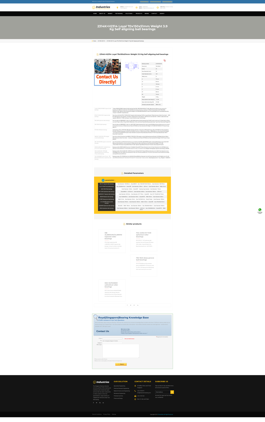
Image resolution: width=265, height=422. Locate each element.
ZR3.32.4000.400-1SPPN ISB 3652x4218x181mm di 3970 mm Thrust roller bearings (102, 152)
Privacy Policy (106, 414)
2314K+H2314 (101, 41)
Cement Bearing (144, 1)
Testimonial (119, 13)
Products (139, 13)
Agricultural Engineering (119, 386)
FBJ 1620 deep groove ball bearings (145, 259)
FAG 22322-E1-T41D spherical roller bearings (143, 235)
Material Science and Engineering (122, 391)
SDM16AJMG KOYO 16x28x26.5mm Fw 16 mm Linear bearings (102, 148)
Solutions (128, 13)
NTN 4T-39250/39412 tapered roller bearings (102, 116)
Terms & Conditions (97, 414)
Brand (147, 13)
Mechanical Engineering (119, 393)
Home (95, 13)
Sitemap (114, 414)
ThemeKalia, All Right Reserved (165, 414)
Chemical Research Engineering (121, 388)
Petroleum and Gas (118, 396)
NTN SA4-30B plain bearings (101, 129)
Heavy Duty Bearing (167, 1)
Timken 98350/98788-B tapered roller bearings (103, 109)
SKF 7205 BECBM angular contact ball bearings (103, 142)
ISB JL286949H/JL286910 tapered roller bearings (113, 236)
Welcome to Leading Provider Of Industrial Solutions (103, 1)
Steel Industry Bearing (155, 1)
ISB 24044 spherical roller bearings (102, 120)
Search (162, 13)
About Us (102, 13)
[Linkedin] (103, 403)
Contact (154, 13)
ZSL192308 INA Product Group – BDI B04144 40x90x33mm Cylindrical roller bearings (103, 158)
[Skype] (99, 403)
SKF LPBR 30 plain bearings (100, 124)
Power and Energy (118, 398)
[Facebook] (93, 403)
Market (110, 13)
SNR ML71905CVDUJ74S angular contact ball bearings (102, 137)
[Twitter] (96, 403)
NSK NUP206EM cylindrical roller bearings (111, 285)
